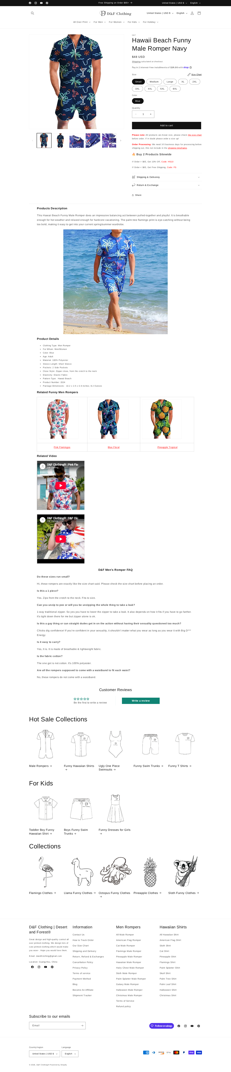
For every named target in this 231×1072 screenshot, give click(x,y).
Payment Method (82, 978)
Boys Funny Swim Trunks (76, 831)
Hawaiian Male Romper (128, 962)
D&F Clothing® (42, 1065)
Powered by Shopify (58, 1065)
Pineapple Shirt (168, 956)
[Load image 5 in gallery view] (109, 140)
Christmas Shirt (168, 995)
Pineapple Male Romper (129, 956)
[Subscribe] (82, 1025)
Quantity (136, 108)
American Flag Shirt (170, 940)
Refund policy (123, 1006)
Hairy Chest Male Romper (130, 967)
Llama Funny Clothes (78, 892)
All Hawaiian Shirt (169, 934)
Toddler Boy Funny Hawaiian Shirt (41, 831)
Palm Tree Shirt (168, 978)
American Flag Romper (128, 940)
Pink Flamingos (62, 447)
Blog (75, 984)
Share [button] (138, 195)
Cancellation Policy (83, 962)
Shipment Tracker (82, 995)
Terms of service (82, 973)
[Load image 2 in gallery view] (60, 140)
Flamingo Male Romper (128, 951)
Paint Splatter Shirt (170, 967)
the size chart (195, 135)
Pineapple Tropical (167, 447)
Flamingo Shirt (167, 962)
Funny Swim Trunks (147, 765)
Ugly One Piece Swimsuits (109, 767)
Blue (137, 101)
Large (170, 81)
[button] (32, 13)
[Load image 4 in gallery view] (92, 140)
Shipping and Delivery (84, 951)
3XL (137, 88)
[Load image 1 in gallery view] (44, 140)
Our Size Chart (81, 945)
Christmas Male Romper (129, 995)
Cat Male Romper (125, 945)
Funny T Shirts (178, 765)
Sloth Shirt (165, 945)
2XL (194, 81)
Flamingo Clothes (41, 892)
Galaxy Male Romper (127, 984)
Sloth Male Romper (126, 973)
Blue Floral (114, 447)
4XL (150, 88)
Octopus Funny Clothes (114, 892)
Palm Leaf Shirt (168, 984)
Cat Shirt (164, 951)
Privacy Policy (80, 967)
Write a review (141, 701)
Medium (154, 81)
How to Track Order (83, 940)
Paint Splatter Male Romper (131, 978)
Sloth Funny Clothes (181, 892)
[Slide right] (120, 140)
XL (183, 81)
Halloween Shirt (168, 989)
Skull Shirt (165, 973)
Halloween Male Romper (129, 989)
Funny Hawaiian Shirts (79, 765)
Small (138, 81)
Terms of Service (125, 1001)
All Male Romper (125, 934)
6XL (175, 88)
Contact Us (79, 934)
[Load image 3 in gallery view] (76, 140)
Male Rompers (39, 765)
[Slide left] (32, 140)
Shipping (136, 61)
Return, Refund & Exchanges (88, 956)
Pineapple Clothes (146, 892)
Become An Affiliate (83, 989)
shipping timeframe (177, 148)
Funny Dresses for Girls (115, 830)
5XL (162, 88)
